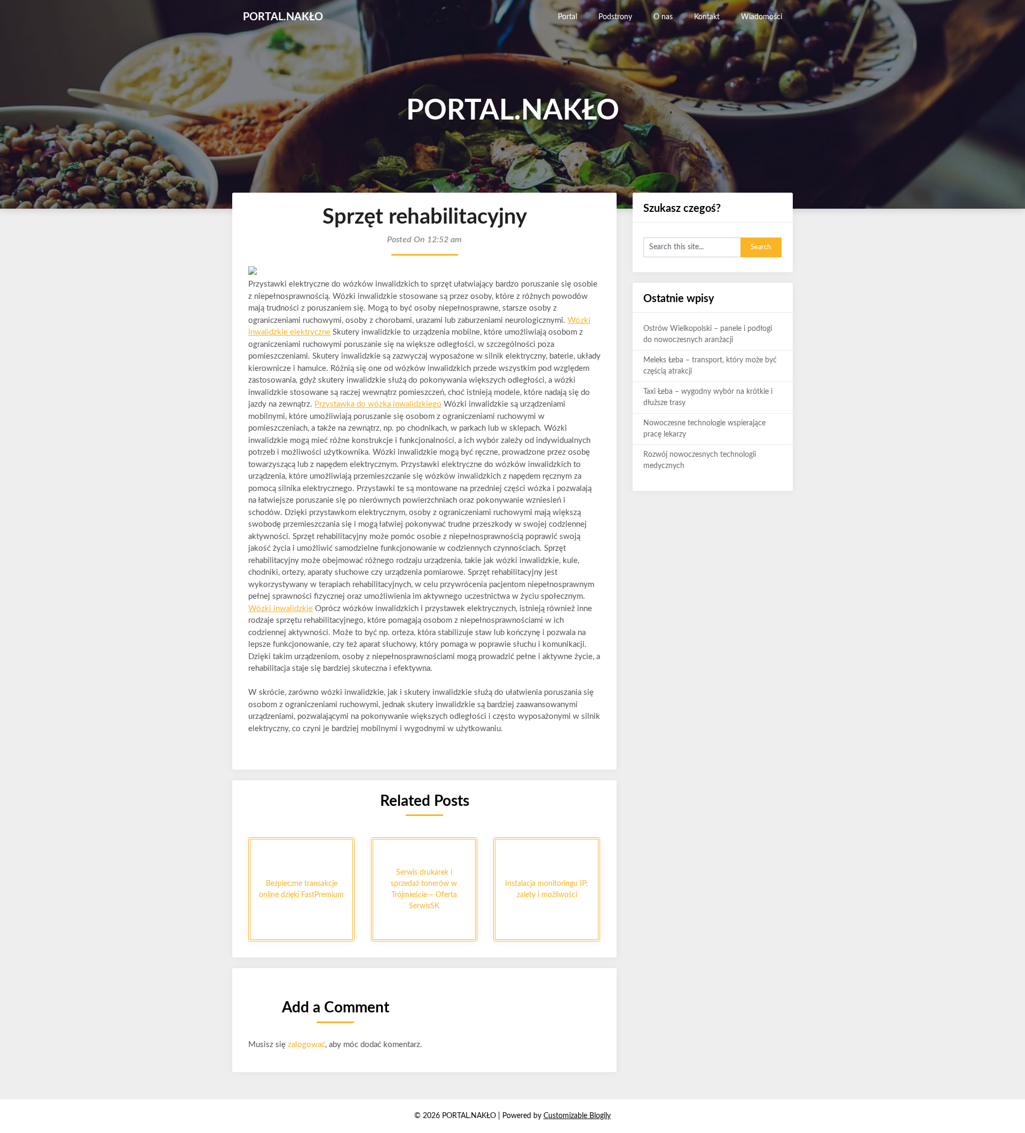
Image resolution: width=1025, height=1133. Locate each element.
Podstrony (615, 17)
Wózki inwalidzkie (280, 609)
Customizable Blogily (577, 1116)
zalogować (306, 1045)
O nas (663, 17)
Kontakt (707, 17)
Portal (567, 17)
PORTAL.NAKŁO (283, 17)
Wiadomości (761, 17)
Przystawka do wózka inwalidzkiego (377, 404)
